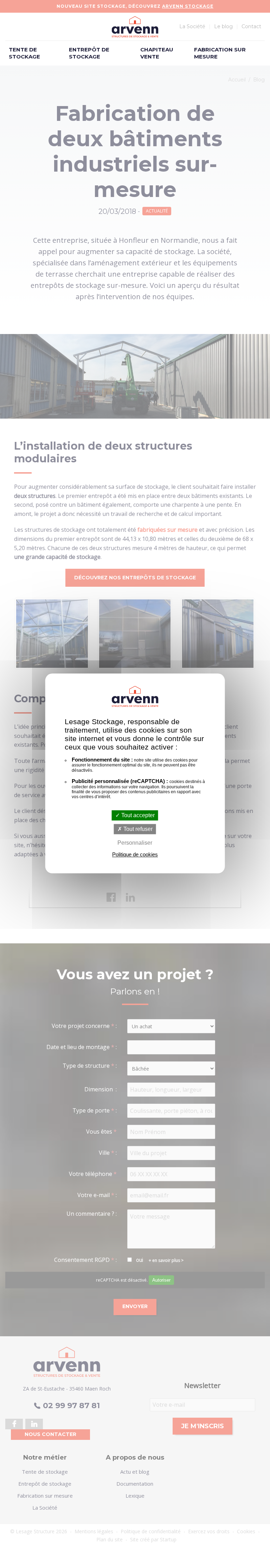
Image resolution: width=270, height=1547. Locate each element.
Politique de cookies (135, 855)
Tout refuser (137, 829)
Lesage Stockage (135, 26)
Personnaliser (134, 843)
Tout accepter (137, 815)
